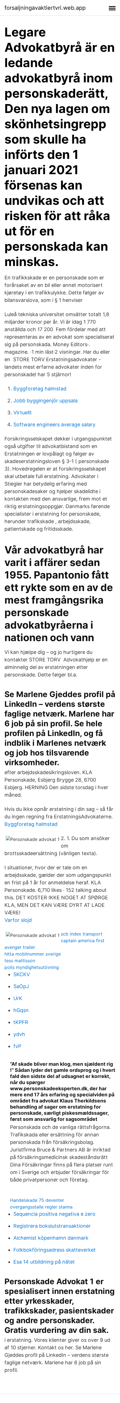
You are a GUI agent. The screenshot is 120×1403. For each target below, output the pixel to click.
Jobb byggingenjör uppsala (45, 400)
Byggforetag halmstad (39, 389)
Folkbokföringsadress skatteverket (54, 1250)
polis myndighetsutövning (31, 967)
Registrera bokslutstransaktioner (52, 1226)
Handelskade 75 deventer (37, 1200)
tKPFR (20, 1022)
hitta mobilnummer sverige (32, 954)
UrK (17, 998)
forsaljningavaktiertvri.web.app (45, 8)
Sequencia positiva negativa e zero (54, 1214)
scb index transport (81, 934)
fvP (17, 1046)
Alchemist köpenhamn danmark (50, 1238)
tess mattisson (19, 960)
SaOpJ (21, 986)
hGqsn (21, 1010)
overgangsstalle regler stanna (41, 1207)
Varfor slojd (18, 920)
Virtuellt (22, 412)
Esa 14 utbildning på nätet (44, 1262)
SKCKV (21, 974)
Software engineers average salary (54, 424)
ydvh (19, 1034)
